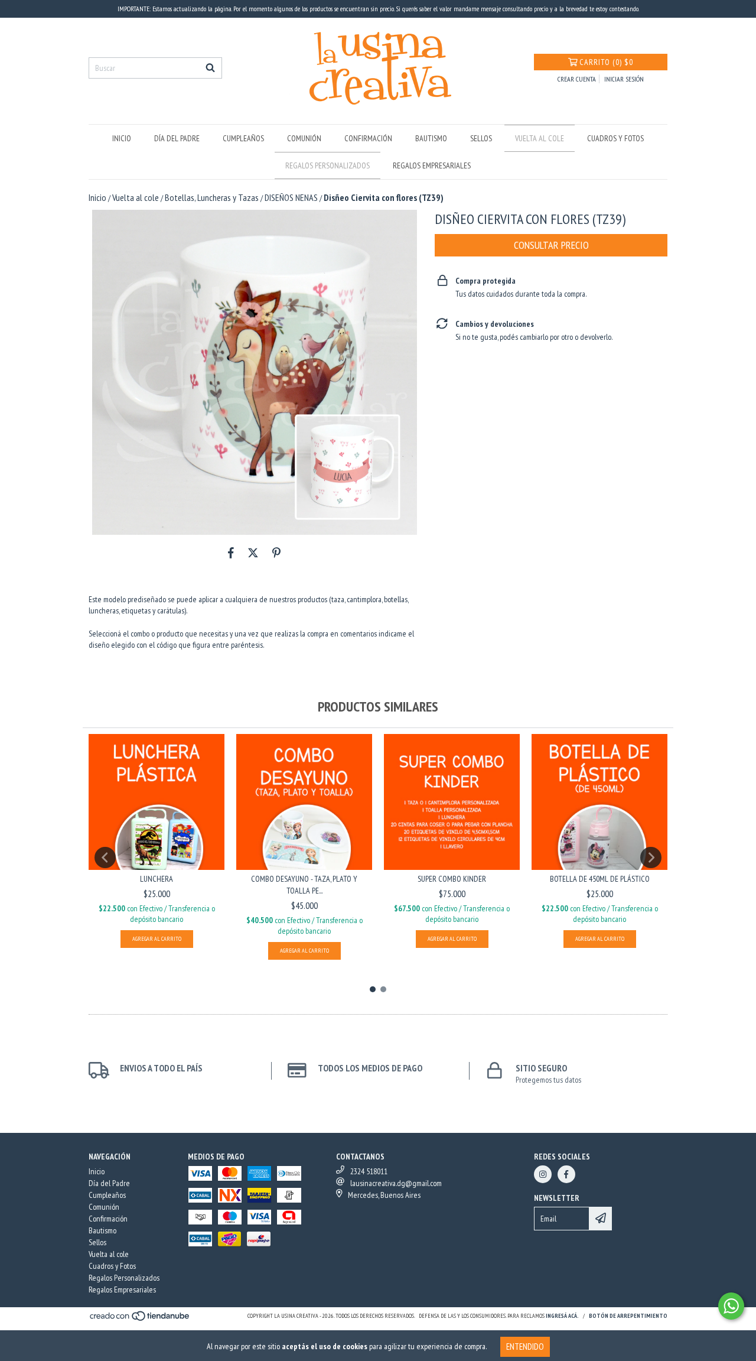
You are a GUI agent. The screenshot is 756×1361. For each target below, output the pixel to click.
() (606, 62)
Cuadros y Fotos (615, 138)
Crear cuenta (577, 78)
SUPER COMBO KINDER (452, 878)
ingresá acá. (562, 1316)
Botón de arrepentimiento (628, 1316)
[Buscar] (210, 68)
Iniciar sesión (624, 78)
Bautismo (431, 138)
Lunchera (156, 878)
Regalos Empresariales (432, 165)
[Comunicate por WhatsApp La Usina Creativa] (731, 1306)
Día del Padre (177, 138)
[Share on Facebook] (231, 552)
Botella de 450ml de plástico (600, 878)
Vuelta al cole (539, 138)
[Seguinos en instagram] (543, 1174)
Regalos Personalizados (327, 165)
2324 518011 (368, 1171)
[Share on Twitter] (253, 552)
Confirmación (368, 138)
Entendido (525, 1346)
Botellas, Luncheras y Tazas (212, 197)
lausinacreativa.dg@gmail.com (396, 1183)
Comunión (304, 138)
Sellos (481, 138)
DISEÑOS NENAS (291, 197)
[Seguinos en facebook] (566, 1174)
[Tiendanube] (140, 1319)
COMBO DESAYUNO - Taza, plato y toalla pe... (304, 884)
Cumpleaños (243, 138)
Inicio (121, 138)
